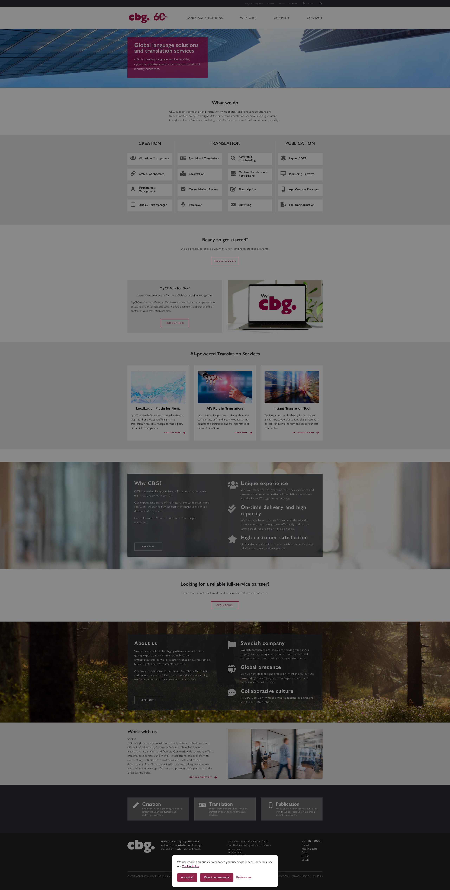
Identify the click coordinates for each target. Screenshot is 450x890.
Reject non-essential (217, 877)
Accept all (187, 877)
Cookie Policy (190, 866)
